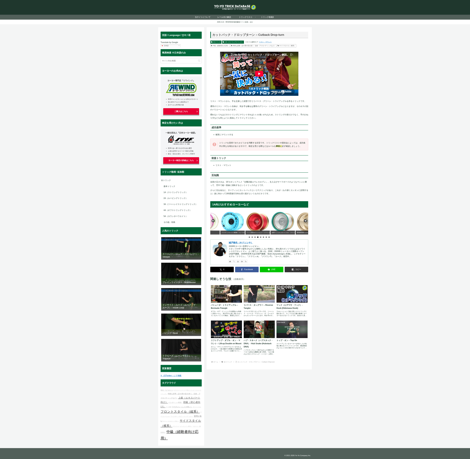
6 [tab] (263, 237)
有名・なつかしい (167, 390)
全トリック (217, 42)
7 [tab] (266, 237)
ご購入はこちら (181, 111)
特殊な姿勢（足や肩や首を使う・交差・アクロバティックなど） (254, 46)
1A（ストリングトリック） (234, 42)
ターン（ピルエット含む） (171, 421)
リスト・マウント (265, 42)
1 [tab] (249, 237)
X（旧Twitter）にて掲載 (171, 376)
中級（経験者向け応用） (221, 46)
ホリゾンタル (197, 407)
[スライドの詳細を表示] (222, 222)
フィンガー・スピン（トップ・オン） (181, 416)
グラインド (176, 426)
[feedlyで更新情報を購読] (241, 261)
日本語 (166, 45)
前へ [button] (213, 221)
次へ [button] (305, 221)
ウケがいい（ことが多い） (182, 407)
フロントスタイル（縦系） (180, 411)
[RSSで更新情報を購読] (245, 261)
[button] (296, 269)
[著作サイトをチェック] (230, 261)
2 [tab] (252, 237)
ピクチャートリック (180, 390)
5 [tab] (260, 237)
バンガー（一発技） (175, 402)
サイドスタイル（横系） (287, 46)
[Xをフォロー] (234, 261)
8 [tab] (269, 237)
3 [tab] (255, 237)
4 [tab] (257, 237)
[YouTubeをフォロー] (238, 261)
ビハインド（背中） (186, 426)
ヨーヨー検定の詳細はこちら (181, 160)
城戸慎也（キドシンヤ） (241, 242)
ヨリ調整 (168, 407)
